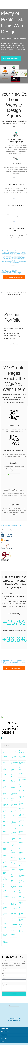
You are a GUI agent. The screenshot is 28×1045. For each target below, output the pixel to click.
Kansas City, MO (21, 843)
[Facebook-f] (10, 1024)
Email (3, 973)
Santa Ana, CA (5, 873)
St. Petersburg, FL (14, 782)
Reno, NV (5, 923)
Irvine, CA (5, 918)
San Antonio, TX (5, 793)
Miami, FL (21, 848)
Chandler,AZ (14, 908)
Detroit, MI (13, 828)
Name (4, 968)
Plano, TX (21, 886)
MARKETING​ (5, 1031)
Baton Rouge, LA (4, 929)
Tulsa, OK (13, 858)
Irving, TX (13, 930)
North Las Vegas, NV (5, 936)
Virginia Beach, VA (5, 850)
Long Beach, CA (13, 845)
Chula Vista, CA (13, 904)
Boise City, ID (21, 931)
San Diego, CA (5, 816)
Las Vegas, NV (13, 769)
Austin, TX (5, 821)
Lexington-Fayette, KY (5, 879)
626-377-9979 (14, 1020)
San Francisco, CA (13, 823)
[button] (26, 7)
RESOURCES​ (5, 1035)
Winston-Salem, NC (21, 803)
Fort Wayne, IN (22, 897)
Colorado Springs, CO (13, 852)
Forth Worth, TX (5, 826)
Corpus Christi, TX (4, 769)
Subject (4, 978)
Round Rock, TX (21, 751)
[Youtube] (15, 1024)
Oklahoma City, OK (5, 805)
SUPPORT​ (4, 1038)
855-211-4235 (7, 738)
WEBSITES (4, 1028)
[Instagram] (18, 1024)
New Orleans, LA (13, 863)
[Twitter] (12, 1024)
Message (4, 984)
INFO (2, 1041)
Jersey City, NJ (5, 902)
